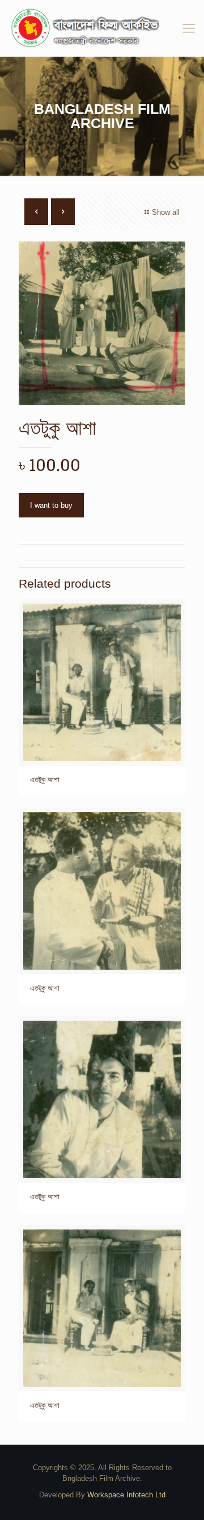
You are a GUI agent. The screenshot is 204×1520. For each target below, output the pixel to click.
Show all (166, 212)
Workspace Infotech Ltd (126, 1495)
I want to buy (51, 505)
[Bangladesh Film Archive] (102, 28)
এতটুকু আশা (45, 779)
